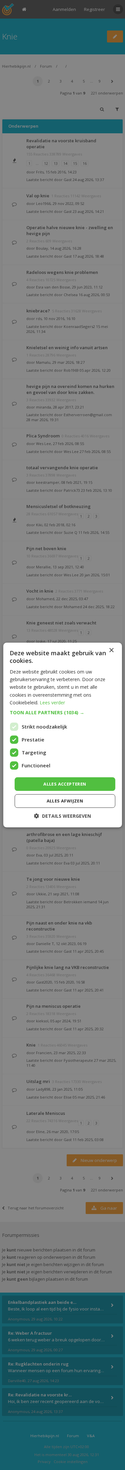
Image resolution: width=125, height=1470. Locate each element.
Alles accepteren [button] (64, 784)
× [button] (111, 650)
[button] (62, 713)
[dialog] (62, 735)
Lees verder (52, 702)
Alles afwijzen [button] (65, 801)
